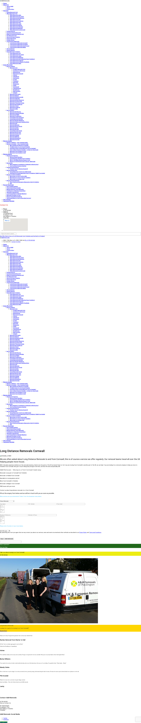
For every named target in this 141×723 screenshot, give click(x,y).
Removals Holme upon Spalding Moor (19, 122)
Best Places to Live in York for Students (20, 177)
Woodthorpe (16, 89)
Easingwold (16, 87)
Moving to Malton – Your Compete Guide (17, 142)
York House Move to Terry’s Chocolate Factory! (19, 198)
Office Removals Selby (15, 15)
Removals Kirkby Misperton (17, 100)
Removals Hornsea (14, 139)
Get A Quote (7, 199)
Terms (8, 7)
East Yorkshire (10, 110)
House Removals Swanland (17, 117)
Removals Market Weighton (17, 120)
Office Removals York (12, 13)
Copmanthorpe (17, 88)
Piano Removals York (15, 53)
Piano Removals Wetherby (16, 57)
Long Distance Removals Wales (18, 47)
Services (5, 10)
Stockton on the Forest (19, 70)
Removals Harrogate (15, 94)
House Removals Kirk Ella (16, 119)
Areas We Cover (8, 65)
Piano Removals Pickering (16, 60)
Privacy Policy (10, 9)
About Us (6, 5)
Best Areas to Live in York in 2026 (18, 176)
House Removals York (12, 12)
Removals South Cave (15, 133)
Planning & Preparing (12, 155)
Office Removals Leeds (15, 24)
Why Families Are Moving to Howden (19, 145)
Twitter (5, 718)
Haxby (14, 85)
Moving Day (10, 163)
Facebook (6, 719)
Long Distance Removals (13, 41)
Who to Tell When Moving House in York (20, 160)
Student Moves (10, 40)
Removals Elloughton (15, 138)
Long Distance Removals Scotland (19, 44)
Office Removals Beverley (16, 28)
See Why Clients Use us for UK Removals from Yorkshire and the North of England (22, 236)
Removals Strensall (18, 73)
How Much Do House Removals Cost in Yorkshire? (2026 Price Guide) (27, 173)
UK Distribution (11, 48)
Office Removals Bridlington (17, 18)
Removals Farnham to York (13, 195)
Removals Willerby (14, 136)
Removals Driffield (14, 114)
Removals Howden (14, 135)
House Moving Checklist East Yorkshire (20, 158)
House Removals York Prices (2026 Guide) (20, 171)
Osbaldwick (16, 76)
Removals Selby (14, 108)
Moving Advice (7, 154)
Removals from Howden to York (18, 151)
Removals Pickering (15, 107)
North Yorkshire (11, 66)
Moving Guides (7, 141)
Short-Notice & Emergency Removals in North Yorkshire (24, 182)
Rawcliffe (15, 82)
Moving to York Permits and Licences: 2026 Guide (22, 161)
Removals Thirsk (14, 106)
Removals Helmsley (15, 98)
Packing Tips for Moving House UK (19, 168)
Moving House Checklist (16, 157)
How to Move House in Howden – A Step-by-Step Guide (24, 149)
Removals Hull (13, 123)
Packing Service (11, 31)
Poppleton (15, 81)
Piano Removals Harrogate (17, 54)
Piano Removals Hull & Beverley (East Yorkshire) (22, 59)
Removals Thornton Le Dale (17, 103)
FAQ (11, 183)
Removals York (13, 67)
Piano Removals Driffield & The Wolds (19, 62)
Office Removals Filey (15, 22)
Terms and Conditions (95, 532)
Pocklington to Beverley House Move (16, 190)
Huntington (16, 78)
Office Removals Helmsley (16, 26)
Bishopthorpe (16, 72)
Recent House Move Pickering (14, 196)
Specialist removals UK (13, 192)
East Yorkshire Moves (12, 186)
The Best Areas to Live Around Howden (20, 147)
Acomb (15, 79)
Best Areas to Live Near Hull (17, 179)
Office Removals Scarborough (17, 29)
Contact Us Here (15, 242)
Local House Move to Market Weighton (17, 193)
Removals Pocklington (15, 116)
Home (5, 3)
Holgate (15, 92)
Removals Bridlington (15, 111)
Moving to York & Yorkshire (14, 174)
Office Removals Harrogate (17, 16)
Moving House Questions (13, 180)
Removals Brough (14, 129)
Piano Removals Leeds (15, 56)
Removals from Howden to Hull (18, 152)
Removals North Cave (15, 132)
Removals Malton (14, 95)
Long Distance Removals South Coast (19, 46)
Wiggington (16, 84)
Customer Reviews (8, 201)
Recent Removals (8, 185)
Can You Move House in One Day (18, 166)
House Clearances (11, 38)
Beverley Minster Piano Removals (15, 189)
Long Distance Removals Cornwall (18, 43)
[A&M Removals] (5, 0)
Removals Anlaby (14, 127)
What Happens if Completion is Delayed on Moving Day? (24, 164)
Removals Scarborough (16, 101)
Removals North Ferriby (16, 126)
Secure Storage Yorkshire (13, 37)
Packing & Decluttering (13, 167)
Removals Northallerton (16, 104)
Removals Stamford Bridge (17, 113)
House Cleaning (11, 50)
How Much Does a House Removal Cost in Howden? (23, 148)
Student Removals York (19, 69)
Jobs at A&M (10, 6)
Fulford (15, 75)
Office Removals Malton (16, 25)
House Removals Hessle (16, 130)
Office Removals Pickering (16, 21)
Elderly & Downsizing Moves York (15, 34)
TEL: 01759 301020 (30, 240)
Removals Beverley (14, 125)
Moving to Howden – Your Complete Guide (17, 144)
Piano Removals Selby (15, 63)
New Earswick (16, 91)
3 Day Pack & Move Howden (14, 188)
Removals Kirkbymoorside (16, 97)
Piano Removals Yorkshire (13, 51)
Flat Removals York (11, 35)
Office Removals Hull (15, 19)
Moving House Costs (12, 170)
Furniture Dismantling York (14, 32)
